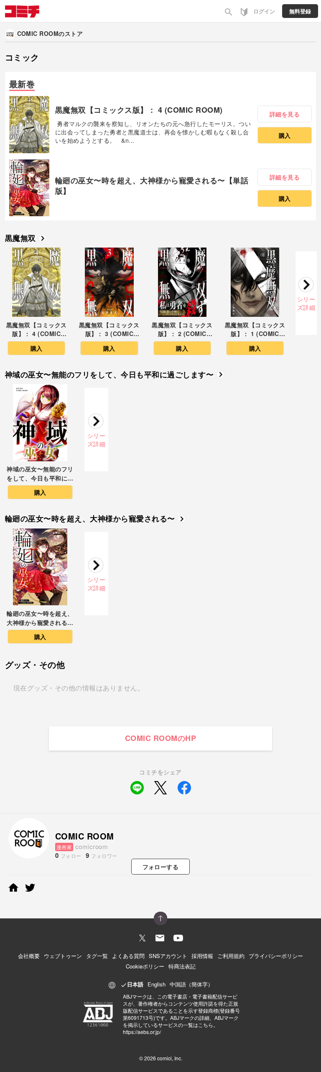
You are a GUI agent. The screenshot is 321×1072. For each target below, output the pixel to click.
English (157, 984)
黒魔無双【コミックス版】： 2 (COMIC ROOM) (182, 330)
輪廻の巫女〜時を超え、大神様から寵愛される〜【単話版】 (151, 185)
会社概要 (29, 956)
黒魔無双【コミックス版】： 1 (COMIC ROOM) (255, 330)
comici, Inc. (169, 1058)
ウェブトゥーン (63, 956)
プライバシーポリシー (276, 956)
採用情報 (202, 956)
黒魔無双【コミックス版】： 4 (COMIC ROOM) (139, 109)
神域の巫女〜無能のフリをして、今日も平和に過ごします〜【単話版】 (40, 474)
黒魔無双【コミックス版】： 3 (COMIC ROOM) (109, 330)
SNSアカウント (168, 956)
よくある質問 (128, 956)
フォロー (161, 866)
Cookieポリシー (145, 966)
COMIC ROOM (38, 33)
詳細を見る (285, 114)
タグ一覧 (97, 956)
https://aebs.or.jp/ (142, 1031)
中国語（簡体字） (191, 984)
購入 (285, 135)
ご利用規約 (231, 956)
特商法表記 (182, 966)
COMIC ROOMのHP (160, 738)
